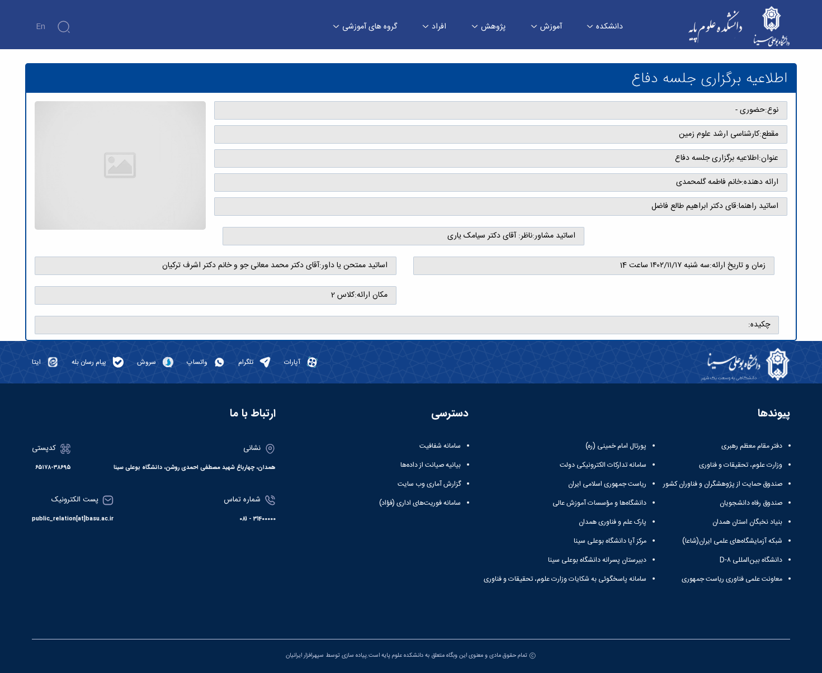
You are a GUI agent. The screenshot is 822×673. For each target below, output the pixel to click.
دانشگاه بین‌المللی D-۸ (751, 560)
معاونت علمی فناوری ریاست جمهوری (732, 579)
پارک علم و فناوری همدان (612, 522)
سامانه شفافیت (440, 446)
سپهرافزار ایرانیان (305, 655)
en (40, 27)
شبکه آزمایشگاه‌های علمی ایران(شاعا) (732, 541)
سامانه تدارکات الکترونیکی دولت (603, 465)
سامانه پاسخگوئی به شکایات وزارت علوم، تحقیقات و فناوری (565, 579)
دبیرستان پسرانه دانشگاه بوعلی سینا (597, 560)
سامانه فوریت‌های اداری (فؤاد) (420, 503)
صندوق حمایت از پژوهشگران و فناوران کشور (722, 484)
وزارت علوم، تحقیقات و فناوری (740, 465)
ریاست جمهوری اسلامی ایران (607, 484)
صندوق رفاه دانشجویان (751, 503)
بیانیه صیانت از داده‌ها (430, 465)
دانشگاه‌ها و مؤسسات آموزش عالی (599, 503)
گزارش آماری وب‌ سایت (429, 484)
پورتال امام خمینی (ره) (615, 446)
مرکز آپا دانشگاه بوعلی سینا (610, 541)
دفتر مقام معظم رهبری (751, 446)
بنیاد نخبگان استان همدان (747, 522)
